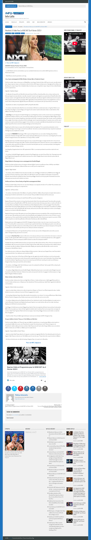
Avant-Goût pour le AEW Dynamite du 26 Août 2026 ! (79, 504)
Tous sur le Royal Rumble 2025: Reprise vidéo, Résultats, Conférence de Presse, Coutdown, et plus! (50, 407)
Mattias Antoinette (29, 33)
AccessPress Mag (30, 538)
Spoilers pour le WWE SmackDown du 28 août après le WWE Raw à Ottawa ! (56, 518)
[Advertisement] (75, 64)
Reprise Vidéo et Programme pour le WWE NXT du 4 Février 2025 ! (19, 407)
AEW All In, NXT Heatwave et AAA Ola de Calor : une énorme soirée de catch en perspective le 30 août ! (57, 489)
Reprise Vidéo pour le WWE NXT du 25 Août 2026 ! (78, 521)
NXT (13, 33)
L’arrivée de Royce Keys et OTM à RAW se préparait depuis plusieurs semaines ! (57, 447)
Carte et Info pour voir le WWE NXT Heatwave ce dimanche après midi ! (79, 480)
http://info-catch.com (20, 399)
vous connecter (15, 414)
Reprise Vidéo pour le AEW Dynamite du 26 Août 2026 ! (31, 6)
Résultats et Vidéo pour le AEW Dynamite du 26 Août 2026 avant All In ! (57, 434)
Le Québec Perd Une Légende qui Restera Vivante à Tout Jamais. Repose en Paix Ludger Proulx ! (79, 435)
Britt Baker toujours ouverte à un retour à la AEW (79, 461)
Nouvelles (14, 22)
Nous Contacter (41, 22)
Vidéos (28, 22)
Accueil (7, 22)
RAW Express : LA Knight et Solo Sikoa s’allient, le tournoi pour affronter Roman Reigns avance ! (57, 512)
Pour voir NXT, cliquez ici (13, 63)
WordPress (20, 538)
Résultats (21, 22)
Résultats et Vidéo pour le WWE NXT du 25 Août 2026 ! (79, 512)
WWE (23, 33)
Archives (50, 22)
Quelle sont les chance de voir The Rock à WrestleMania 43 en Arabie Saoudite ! (56, 502)
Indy (33, 22)
